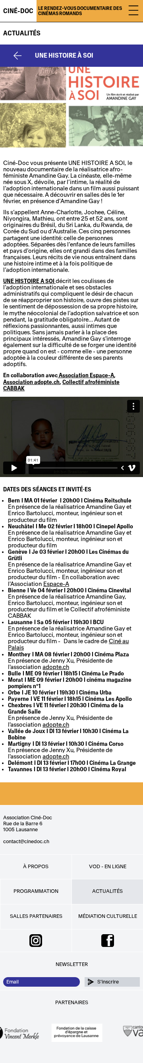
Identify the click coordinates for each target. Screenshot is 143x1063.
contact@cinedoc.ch (26, 841)
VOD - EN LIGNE (107, 866)
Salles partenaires (36, 916)
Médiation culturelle (107, 916)
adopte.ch (56, 667)
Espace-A (56, 584)
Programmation (36, 891)
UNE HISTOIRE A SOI (28, 281)
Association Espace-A (86, 375)
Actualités (22, 33)
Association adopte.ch (31, 382)
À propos (35, 866)
